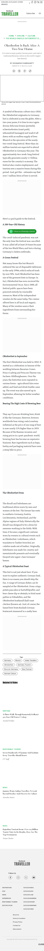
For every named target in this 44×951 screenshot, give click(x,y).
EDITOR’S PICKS (7, 905)
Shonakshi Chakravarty (23, 63)
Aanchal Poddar (8, 720)
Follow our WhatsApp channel (24, 231)
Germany (7, 660)
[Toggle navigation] (40, 13)
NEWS (4, 895)
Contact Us (16, 925)
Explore (21, 36)
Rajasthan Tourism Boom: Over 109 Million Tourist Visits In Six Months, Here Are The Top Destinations (20, 832)
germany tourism (24, 665)
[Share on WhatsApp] (14, 70)
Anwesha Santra (8, 797)
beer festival (26, 669)
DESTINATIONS (7, 888)
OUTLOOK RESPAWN (29, 905)
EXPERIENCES (6, 898)
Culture (31, 36)
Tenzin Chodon (8, 838)
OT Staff (6, 759)
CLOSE (41, 944)
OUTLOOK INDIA (28, 888)
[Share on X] (19, 70)
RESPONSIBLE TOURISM (9, 902)
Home (11, 36)
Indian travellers (31, 660)
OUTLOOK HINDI (28, 909)
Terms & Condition (19, 918)
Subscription (17, 929)
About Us (16, 915)
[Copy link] (30, 70)
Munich (18, 660)
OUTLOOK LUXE (28, 895)
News (5, 788)
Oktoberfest (8, 665)
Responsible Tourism (12, 749)
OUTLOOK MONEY (29, 902)
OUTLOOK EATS (28, 891)
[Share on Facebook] (25, 70)
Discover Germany (11, 669)
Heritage (6, 711)
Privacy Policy (17, 922)
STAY (3, 891)
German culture (10, 673)
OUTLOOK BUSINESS (29, 898)
